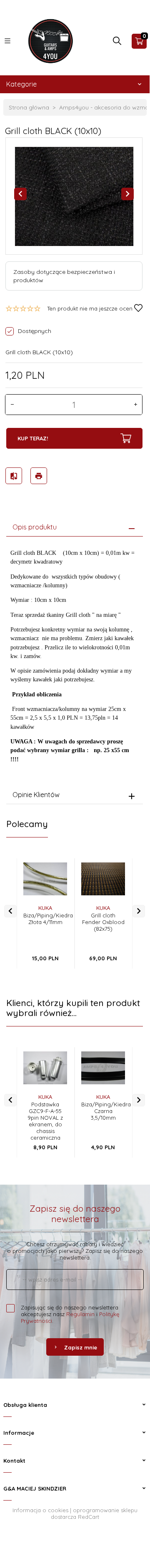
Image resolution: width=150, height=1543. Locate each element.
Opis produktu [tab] (34, 527)
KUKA (45, 907)
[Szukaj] (117, 43)
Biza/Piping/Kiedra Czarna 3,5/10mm (106, 1111)
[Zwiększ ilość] (135, 405)
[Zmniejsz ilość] (12, 405)
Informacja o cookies (40, 1510)
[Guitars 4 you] (48, 40)
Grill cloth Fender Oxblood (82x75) (103, 922)
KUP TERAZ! (33, 438)
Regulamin (80, 1314)
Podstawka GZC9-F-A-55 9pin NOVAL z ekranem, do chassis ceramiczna (45, 1121)
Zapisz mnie (80, 1347)
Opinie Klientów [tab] (36, 794)
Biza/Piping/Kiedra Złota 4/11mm (48, 918)
